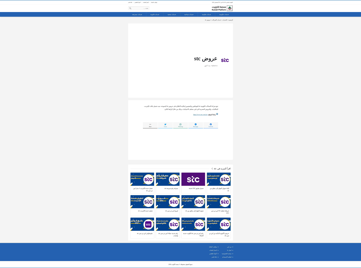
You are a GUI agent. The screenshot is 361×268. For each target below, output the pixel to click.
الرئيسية (230, 20)
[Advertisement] (180, 39)
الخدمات (224, 20)
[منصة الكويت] (222, 8)
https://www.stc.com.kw (200, 114)
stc (215, 168)
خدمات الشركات (216, 20)
